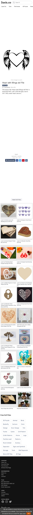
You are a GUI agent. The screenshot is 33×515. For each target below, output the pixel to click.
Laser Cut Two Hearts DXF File (24, 387)
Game (12, 432)
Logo (24, 435)
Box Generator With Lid (7, 483)
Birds (22, 420)
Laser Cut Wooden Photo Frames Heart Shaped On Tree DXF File (8, 347)
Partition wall (7, 439)
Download (11, 160)
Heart (16, 154)
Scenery (17, 443)
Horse (18, 435)
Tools (10, 6)
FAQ (2, 474)
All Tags (18, 454)
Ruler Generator (5, 487)
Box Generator (5, 482)
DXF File (5, 85)
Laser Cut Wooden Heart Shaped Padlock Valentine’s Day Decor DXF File (8, 305)
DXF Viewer (4, 485)
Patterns (18, 439)
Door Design (15, 428)
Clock (22, 424)
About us (3, 473)
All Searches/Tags (6, 467)
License (3, 492)
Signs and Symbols (19, 446)
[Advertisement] (16, 25)
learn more (23, 513)
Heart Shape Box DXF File (7, 408)
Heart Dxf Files (16, 199)
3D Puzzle (25, 6)
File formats (17, 6)
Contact (3, 476)
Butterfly (6, 424)
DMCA (3, 496)
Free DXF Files (5, 464)
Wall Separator (23, 450)
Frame (5, 432)
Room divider (7, 443)
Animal (15, 420)
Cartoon (14, 424)
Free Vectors (4, 466)
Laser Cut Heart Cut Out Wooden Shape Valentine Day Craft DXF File (24, 284)
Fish (24, 428)
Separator (6, 446)
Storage (5, 450)
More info (13, 87)
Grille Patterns (7, 435)
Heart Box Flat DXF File (22, 408)
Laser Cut (3, 6)
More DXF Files (7, 454)
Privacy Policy (5, 494)
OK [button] (28, 513)
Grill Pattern (22, 432)
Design (5, 428)
